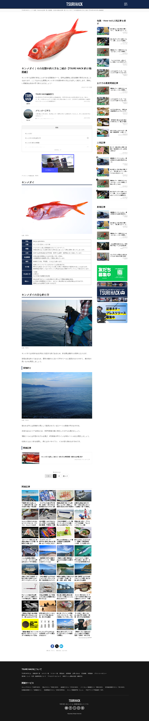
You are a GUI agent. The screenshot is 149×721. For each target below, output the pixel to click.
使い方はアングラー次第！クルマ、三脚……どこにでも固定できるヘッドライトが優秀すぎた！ (118, 41)
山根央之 (125, 75)
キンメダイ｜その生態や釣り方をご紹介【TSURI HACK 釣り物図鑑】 (85, 10)
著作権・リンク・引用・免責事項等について (34, 676)
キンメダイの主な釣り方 (33, 138)
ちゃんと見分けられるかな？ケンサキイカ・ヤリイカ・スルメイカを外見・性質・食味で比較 (29, 523)
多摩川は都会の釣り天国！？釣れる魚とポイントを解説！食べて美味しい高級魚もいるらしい (82, 505)
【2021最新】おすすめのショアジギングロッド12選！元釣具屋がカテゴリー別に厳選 (47, 578)
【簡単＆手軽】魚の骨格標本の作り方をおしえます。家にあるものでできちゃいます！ (29, 615)
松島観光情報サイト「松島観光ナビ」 (32, 690)
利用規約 (90, 673)
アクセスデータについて (54, 676)
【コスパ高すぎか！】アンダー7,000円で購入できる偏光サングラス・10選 (82, 596)
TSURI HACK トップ (27, 10)
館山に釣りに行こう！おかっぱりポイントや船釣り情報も (64, 633)
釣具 (99, 249)
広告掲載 (83, 673)
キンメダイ (28, 133)
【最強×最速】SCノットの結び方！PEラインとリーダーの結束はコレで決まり (30, 633)
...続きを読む (86, 101)
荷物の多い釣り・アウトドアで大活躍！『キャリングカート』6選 (82, 523)
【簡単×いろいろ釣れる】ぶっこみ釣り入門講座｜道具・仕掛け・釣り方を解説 (82, 633)
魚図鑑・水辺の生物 (62, 650)
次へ (64, 476)
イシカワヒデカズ (123, 54)
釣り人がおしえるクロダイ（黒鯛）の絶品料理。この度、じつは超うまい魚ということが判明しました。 (82, 541)
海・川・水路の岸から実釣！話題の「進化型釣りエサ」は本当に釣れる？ (118, 149)
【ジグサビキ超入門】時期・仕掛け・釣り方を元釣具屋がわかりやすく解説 (47, 505)
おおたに (125, 124)
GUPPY (125, 259)
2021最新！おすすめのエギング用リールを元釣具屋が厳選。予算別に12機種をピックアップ (47, 523)
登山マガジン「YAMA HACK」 (50, 687)
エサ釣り (100, 125)
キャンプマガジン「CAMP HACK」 (31, 687)
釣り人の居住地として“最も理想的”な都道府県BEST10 (65, 541)
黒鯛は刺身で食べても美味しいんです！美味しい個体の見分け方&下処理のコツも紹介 (65, 505)
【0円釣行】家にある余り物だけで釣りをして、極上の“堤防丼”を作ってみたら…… (118, 121)
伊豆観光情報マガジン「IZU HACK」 (115, 687)
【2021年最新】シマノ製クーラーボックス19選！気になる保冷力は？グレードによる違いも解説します (65, 523)
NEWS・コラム (101, 164)
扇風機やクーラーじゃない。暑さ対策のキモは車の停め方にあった (118, 160)
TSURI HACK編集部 (44, 94)
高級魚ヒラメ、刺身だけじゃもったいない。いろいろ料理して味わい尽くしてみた (118, 51)
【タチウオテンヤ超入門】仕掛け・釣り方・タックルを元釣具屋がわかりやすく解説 (82, 560)
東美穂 (125, 165)
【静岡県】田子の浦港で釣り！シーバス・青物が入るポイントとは (47, 560)
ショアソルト (101, 135)
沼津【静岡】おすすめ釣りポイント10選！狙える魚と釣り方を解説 (82, 578)
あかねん (125, 65)
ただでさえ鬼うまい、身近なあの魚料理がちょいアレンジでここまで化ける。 (118, 111)
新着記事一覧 (36, 673)
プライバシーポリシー (100, 673)
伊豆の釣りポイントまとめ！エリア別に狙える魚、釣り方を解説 (47, 615)
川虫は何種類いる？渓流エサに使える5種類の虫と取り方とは (47, 596)
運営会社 (61, 673)
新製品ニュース (123, 248)
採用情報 (68, 673)
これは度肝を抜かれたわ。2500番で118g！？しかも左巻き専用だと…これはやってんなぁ (118, 245)
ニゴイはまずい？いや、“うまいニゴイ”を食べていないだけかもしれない (118, 72)
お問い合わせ (76, 673)
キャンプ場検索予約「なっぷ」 (75, 690)
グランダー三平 (42, 110)
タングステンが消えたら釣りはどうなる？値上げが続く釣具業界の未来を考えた (118, 256)
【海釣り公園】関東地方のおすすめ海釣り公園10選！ (65, 560)
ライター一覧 (54, 673)
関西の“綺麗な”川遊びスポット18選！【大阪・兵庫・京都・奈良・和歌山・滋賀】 (65, 578)
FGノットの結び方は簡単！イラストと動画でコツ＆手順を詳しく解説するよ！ (29, 596)
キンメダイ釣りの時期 (32, 143)
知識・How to (51, 650)
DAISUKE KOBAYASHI (122, 135)
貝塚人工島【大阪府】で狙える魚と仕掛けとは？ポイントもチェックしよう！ (29, 578)
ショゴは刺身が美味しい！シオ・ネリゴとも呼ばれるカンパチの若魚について (29, 560)
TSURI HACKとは (26, 673)
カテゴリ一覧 (45, 673)
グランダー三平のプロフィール (45, 119)
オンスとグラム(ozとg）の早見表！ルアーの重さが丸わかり (47, 633)
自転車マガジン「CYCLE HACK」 (70, 687)
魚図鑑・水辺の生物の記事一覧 (56, 10)
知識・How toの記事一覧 (40, 10)
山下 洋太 (125, 33)
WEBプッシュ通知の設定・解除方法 (72, 676)
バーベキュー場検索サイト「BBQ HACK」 (92, 687)
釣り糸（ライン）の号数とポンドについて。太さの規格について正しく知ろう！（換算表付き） (64, 615)
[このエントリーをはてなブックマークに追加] (61, 646)
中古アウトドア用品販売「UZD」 (95, 690)
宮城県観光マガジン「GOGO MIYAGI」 (55, 690)
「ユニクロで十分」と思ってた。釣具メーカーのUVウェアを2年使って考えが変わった (118, 62)
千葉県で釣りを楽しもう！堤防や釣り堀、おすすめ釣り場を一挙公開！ (29, 505)
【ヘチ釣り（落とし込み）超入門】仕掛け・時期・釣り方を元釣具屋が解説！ (82, 615)
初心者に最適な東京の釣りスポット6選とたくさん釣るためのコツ (65, 596)
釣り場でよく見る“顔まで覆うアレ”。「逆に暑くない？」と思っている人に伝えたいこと (118, 30)
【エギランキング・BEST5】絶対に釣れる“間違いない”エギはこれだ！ (47, 541)
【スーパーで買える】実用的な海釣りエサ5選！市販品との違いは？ (30, 541)
